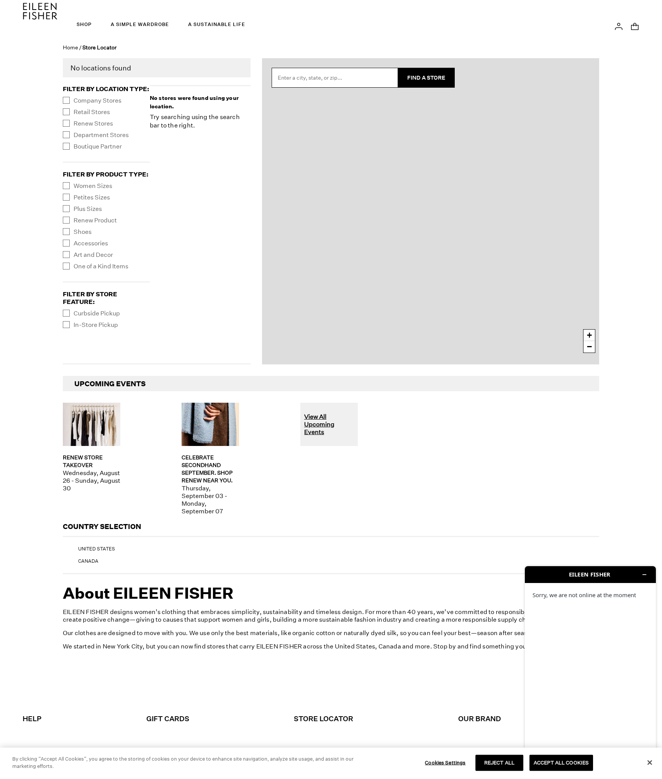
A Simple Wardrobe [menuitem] (140, 24)
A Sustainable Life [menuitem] (216, 24)
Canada (88, 561)
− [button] (589, 346)
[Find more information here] (590, 669)
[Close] (649, 762)
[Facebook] (299, 687)
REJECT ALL (499, 762)
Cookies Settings (445, 762)
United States (96, 549)
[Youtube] (385, 687)
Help (32, 718)
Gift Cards (167, 718)
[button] (618, 25)
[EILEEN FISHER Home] (40, 10)
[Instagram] (278, 687)
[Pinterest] (342, 687)
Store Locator (323, 718)
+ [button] (589, 335)
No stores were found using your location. (194, 102)
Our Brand (479, 718)
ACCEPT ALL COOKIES (561, 762)
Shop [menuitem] (84, 24)
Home (70, 47)
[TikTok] (321, 687)
